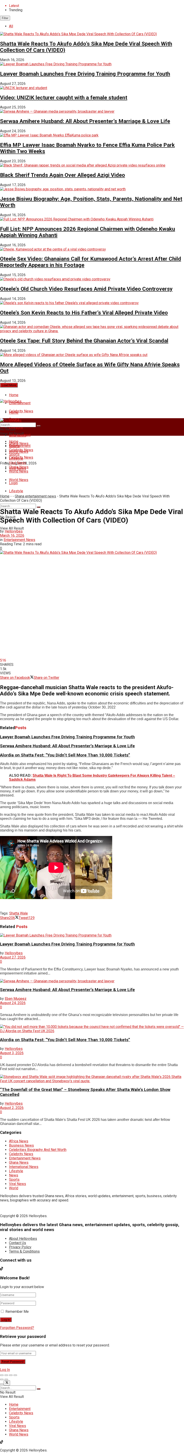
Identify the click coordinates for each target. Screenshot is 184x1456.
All (11, 26)
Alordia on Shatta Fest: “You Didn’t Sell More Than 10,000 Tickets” (65, 755)
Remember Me (17, 1311)
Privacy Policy (20, 1247)
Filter (5, 18)
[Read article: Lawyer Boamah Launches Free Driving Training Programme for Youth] (92, 935)
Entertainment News (19, 540)
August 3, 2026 (12, 1053)
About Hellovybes (23, 1238)
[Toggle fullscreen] (11, 1375)
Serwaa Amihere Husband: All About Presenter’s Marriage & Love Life (85, 121)
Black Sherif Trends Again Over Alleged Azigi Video (62, 175)
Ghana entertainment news (35, 496)
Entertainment (20, 446)
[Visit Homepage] (11, 401)
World (13, 1188)
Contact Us (17, 1243)
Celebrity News (21, 411)
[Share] (6, 1375)
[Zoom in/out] (15, 1375)
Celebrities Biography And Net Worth (37, 1150)
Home (13, 395)
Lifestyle (16, 491)
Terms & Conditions (24, 1251)
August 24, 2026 (13, 1003)
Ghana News (18, 467)
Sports (14, 454)
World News (18, 480)
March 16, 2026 (12, 535)
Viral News (17, 463)
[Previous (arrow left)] (2, 1379)
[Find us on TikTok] (1, 471)
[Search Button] (38, 507)
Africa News (18, 1141)
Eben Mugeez (15, 998)
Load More (9, 385)
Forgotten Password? (17, 1328)
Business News (21, 1145)
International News (23, 1167)
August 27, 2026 (13, 957)
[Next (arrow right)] (6, 1379)
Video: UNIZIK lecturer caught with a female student (63, 98)
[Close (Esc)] (2, 1375)
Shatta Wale (18, 913)
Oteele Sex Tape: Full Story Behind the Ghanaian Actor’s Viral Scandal (84, 341)
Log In (5, 1370)
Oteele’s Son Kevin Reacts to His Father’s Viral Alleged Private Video (84, 313)
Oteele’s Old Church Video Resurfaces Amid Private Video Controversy (86, 289)
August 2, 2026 (12, 1108)
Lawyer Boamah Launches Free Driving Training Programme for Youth (85, 74)
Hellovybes (14, 531)
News (13, 1175)
